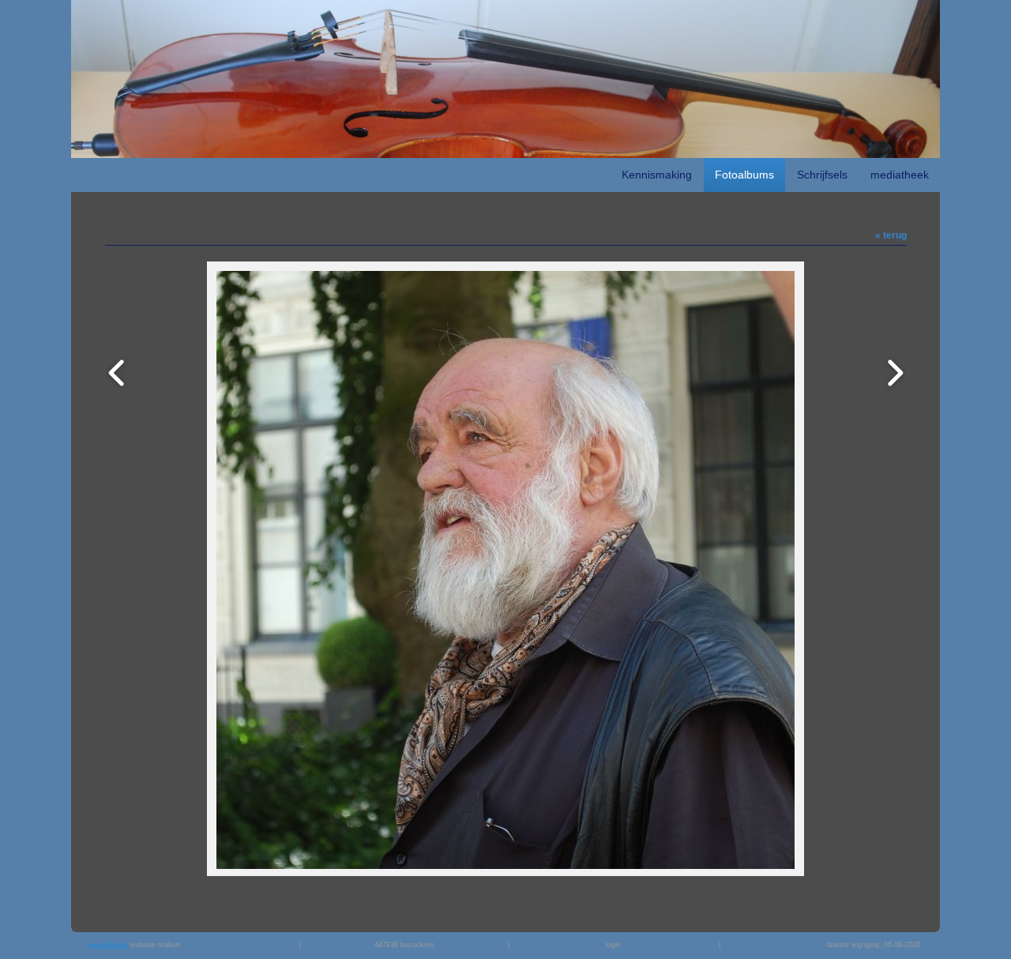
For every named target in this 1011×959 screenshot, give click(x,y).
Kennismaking (657, 174)
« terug (891, 235)
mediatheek (899, 174)
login (613, 945)
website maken (154, 945)
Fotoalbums (744, 174)
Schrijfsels (822, 174)
